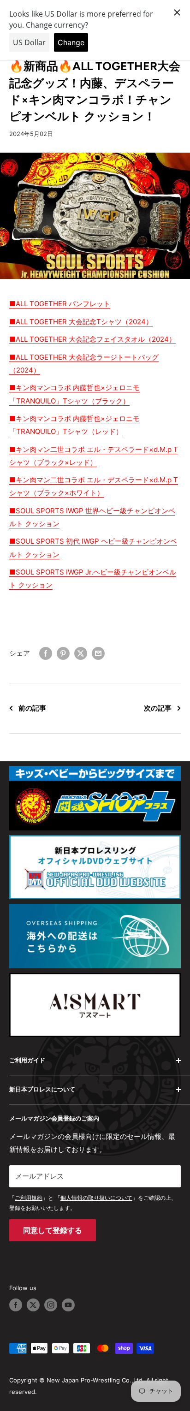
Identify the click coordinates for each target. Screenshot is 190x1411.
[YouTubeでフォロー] (68, 1304)
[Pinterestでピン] (63, 653)
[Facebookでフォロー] (15, 1304)
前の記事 (32, 708)
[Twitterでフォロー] (33, 1304)
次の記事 (158, 708)
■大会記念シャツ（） (81, 321)
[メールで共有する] (98, 653)
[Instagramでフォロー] (50, 1304)
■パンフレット (59, 303)
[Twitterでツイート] (80, 653)
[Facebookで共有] (45, 653)
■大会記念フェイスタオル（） (92, 339)
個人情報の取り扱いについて (96, 1197)
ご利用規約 (28, 1197)
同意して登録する (52, 1230)
